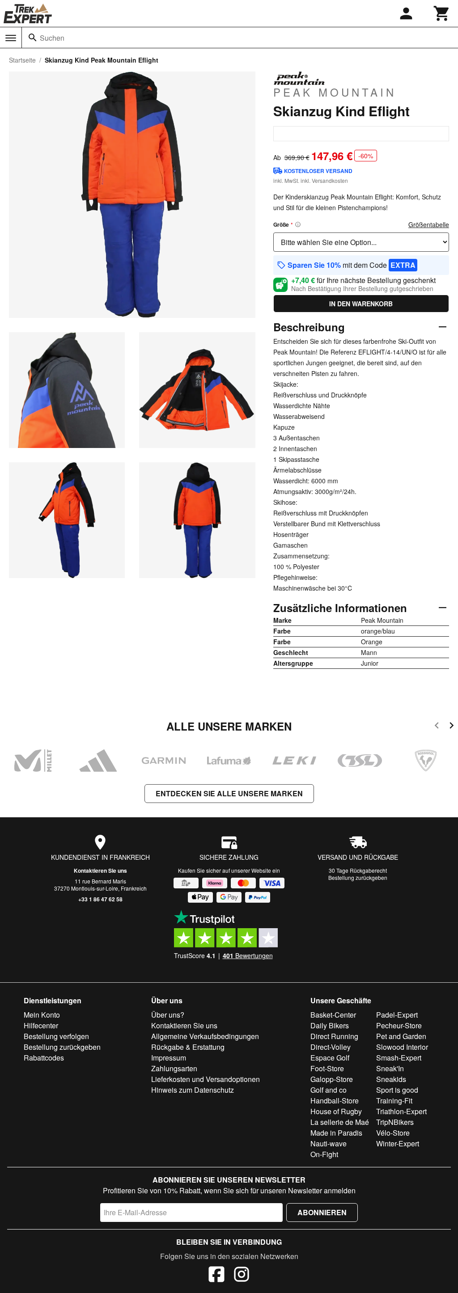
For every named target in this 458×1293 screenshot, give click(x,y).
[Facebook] (216, 1275)
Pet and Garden (401, 1036)
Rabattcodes (44, 1057)
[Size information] (298, 224)
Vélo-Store (393, 1133)
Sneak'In (390, 1068)
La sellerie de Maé (339, 1122)
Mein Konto (42, 1015)
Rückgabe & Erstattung (188, 1047)
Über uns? (167, 1015)
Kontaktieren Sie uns (100, 870)
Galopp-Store (331, 1079)
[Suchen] (32, 37)
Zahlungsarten (174, 1068)
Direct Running (334, 1036)
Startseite (22, 59)
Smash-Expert (398, 1057)
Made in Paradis (336, 1133)
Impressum (168, 1057)
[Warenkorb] (442, 13)
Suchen (52, 38)
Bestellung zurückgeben (357, 877)
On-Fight (324, 1154)
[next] (451, 727)
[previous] (436, 727)
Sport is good (397, 1090)
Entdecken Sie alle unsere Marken (229, 793)
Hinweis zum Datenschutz (192, 1090)
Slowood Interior (402, 1047)
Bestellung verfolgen (56, 1036)
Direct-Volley (330, 1047)
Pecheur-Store (399, 1025)
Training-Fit (394, 1100)
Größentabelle (428, 224)
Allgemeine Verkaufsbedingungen (205, 1036)
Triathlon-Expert (401, 1111)
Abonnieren (322, 1212)
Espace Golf (329, 1057)
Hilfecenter (41, 1025)
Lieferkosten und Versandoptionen (205, 1079)
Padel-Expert (397, 1015)
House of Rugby (336, 1111)
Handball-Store (334, 1100)
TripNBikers (395, 1122)
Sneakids (391, 1079)
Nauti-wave (328, 1143)
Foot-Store (327, 1068)
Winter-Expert (397, 1143)
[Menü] (10, 38)
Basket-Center (333, 1015)
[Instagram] (241, 1275)
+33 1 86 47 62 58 (100, 899)
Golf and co (328, 1090)
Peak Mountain (334, 91)
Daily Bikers (329, 1025)
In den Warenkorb (361, 303)
